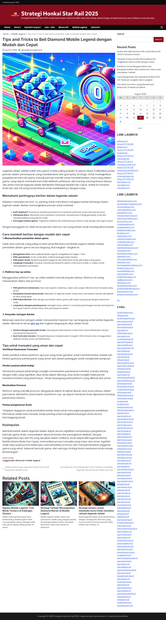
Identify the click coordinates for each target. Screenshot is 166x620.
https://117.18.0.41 (125, 161)
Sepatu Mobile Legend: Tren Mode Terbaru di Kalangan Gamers (18, 511)
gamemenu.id (124, 499)
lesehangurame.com (127, 201)
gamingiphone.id (125, 362)
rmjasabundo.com (125, 242)
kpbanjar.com (123, 262)
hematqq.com (124, 182)
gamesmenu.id (124, 454)
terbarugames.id (125, 410)
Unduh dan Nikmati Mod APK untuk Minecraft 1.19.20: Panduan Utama (139, 53)
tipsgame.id (123, 413)
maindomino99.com (126, 164)
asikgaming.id (124, 451)
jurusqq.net (122, 153)
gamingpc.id (123, 374)
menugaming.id (125, 445)
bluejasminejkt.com (126, 230)
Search (120, 34)
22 (154, 113)
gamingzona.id (124, 439)
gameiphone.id (124, 324)
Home (7, 27)
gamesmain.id (124, 463)
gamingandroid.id (126, 377)
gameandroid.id (125, 321)
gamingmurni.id (125, 422)
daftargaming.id (125, 546)
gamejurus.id (123, 496)
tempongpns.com (125, 206)
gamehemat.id (124, 487)
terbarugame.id (125, 407)
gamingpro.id (123, 537)
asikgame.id (123, 516)
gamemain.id (123, 493)
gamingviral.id (124, 534)
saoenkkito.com (124, 212)
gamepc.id (122, 330)
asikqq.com (122, 141)
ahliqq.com (122, 147)
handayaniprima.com (127, 215)
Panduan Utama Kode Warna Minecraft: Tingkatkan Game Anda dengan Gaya (136, 60)
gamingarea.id (124, 436)
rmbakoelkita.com (126, 224)
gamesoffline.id (124, 345)
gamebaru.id (123, 579)
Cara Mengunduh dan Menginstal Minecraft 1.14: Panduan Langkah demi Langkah (138, 78)
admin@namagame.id (31, 50)
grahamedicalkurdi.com (128, 288)
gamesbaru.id (124, 567)
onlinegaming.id (125, 398)
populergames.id (125, 576)
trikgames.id (123, 359)
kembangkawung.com (127, 247)
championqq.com (125, 176)
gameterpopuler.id (126, 593)
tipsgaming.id (124, 368)
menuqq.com (123, 188)
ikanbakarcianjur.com (127, 253)
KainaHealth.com (125, 274)
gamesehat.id (124, 590)
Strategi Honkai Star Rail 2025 (59, 13)
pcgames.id (123, 404)
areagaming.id (124, 448)
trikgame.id (122, 315)
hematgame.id (124, 519)
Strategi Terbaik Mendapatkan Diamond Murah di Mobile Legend (58, 511)
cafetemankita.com (126, 239)
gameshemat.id (125, 481)
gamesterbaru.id (125, 348)
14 (147, 109)
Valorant (95, 27)
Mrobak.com (123, 233)
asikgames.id (123, 490)
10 (121, 109)
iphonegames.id (125, 327)
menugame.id (124, 525)
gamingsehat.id (125, 543)
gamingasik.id (124, 431)
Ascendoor (101, 616)
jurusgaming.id (124, 442)
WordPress (123, 616)
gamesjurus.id (124, 460)
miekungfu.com (124, 236)
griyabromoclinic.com (127, 294)
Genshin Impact (32, 27)
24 (120, 117)
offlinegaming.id (125, 395)
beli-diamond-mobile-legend (25, 460)
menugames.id (124, 478)
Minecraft (64, 27)
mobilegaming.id (125, 389)
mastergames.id (125, 522)
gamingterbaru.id (125, 380)
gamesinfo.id (123, 336)
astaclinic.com (124, 282)
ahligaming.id (124, 475)
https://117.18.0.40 (125, 179)
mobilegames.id (125, 339)
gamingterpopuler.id (127, 558)
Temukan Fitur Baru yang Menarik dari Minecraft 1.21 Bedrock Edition (135, 86)
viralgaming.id (124, 555)
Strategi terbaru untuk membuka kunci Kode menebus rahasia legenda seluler (96, 511)
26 (134, 117)
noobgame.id (123, 596)
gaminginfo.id (124, 416)
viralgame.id (123, 599)
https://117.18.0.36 (125, 144)
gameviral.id (123, 584)
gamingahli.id (124, 434)
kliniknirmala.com (125, 268)
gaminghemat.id (125, 419)
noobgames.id (124, 581)
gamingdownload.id (127, 528)
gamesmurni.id (124, 457)
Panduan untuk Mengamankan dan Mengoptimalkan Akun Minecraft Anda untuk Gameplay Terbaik (139, 69)
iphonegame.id (124, 383)
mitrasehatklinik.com (127, 259)
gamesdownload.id (126, 570)
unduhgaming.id (125, 540)
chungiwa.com (124, 250)
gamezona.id (123, 502)
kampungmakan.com (127, 218)
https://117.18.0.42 (125, 155)
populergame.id (125, 605)
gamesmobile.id (125, 342)
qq (118, 300)
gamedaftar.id (124, 587)
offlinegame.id (124, 392)
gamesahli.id (123, 466)
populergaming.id (126, 552)
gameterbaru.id (125, 354)
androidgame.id (125, 312)
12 (134, 109)
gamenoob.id (123, 573)
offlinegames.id (124, 333)
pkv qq (35, 323)
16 (160, 109)
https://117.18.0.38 (125, 167)
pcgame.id (122, 401)
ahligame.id (123, 513)
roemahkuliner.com (126, 209)
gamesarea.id (124, 507)
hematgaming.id (125, 469)
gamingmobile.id (125, 365)
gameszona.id (124, 472)
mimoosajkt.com (125, 244)
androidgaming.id (126, 318)
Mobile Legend (79, 27)
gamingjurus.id (124, 425)
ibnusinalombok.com (127, 285)
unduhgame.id (124, 602)
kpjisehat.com (123, 256)
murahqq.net (123, 158)
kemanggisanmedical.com (129, 265)
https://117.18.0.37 (125, 173)
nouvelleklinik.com (125, 271)
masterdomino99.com (127, 170)
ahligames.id (123, 484)
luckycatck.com (124, 221)
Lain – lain (50, 27)
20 (140, 113)
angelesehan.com (125, 227)
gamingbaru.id (124, 531)
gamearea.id (123, 510)
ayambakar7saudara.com (129, 204)
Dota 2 (17, 27)
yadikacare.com (124, 279)
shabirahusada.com (126, 277)
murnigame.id (124, 505)
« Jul (139, 128)
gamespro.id (123, 564)
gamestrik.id (123, 357)
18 (127, 113)
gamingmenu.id (125, 428)
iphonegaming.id (125, 386)
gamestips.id (123, 351)
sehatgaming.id (125, 549)
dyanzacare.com (125, 291)
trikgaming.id (123, 371)
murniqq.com (123, 185)
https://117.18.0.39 (125, 150)
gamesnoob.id (124, 561)
